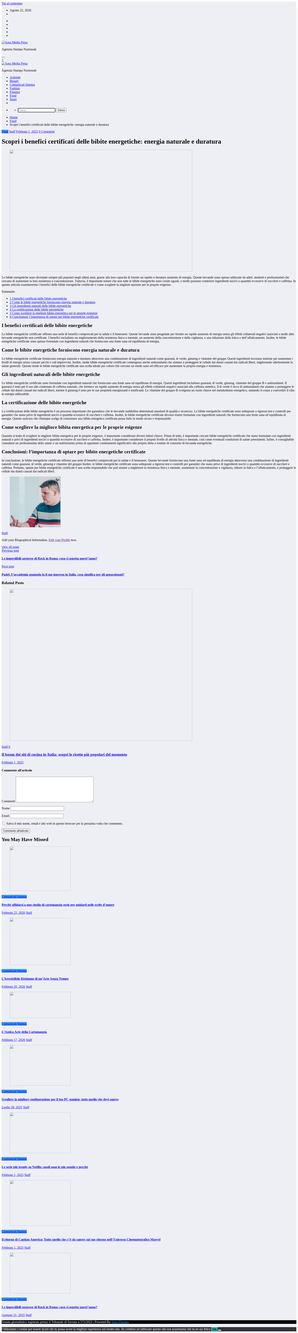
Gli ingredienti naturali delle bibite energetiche (40, 306)
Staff (12, 131)
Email (6, 816)
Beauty (14, 81)
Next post (8, 566)
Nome (6, 808)
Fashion (15, 88)
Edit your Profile (59, 540)
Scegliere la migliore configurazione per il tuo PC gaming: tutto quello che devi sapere (60, 1099)
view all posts (10, 547)
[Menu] (3, 57)
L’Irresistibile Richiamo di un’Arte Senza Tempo (35, 978)
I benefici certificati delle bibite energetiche (38, 298)
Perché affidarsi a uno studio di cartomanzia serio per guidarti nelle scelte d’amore (58, 904)
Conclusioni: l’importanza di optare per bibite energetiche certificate (54, 316)
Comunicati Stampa (22, 84)
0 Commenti (47, 131)
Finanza (15, 92)
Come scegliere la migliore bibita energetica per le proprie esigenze (54, 313)
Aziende (15, 77)
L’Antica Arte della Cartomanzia (24, 1032)
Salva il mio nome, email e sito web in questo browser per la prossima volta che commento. (64, 823)
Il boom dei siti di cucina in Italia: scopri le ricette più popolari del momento (64, 754)
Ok (214, 1329)
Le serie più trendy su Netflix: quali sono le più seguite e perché (45, 1167)
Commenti (9, 801)
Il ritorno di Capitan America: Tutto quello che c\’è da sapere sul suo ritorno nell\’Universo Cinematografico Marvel (81, 1239)
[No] (219, 1330)
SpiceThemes (120, 1322)
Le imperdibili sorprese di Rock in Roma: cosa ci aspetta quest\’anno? (49, 558)
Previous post (10, 550)
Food (13, 95)
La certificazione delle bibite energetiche (37, 309)
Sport (13, 99)
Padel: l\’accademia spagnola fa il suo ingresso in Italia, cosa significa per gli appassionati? (63, 574)
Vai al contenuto (12, 3)
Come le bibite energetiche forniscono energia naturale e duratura (52, 302)
